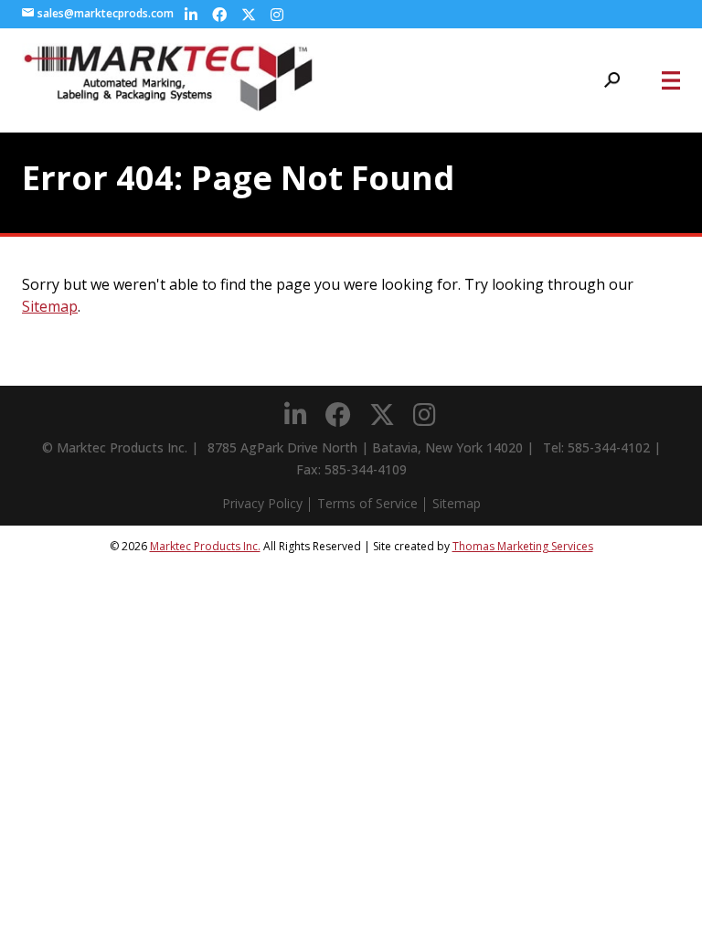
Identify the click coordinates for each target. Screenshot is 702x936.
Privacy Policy (262, 503)
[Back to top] (638, 872)
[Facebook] (219, 15)
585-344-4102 (609, 447)
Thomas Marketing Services (522, 546)
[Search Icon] (612, 80)
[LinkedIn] (191, 15)
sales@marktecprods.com (105, 13)
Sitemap (50, 306)
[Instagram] (277, 15)
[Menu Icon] (671, 80)
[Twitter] (248, 15)
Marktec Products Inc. (205, 546)
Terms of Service (367, 503)
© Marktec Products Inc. (114, 447)
